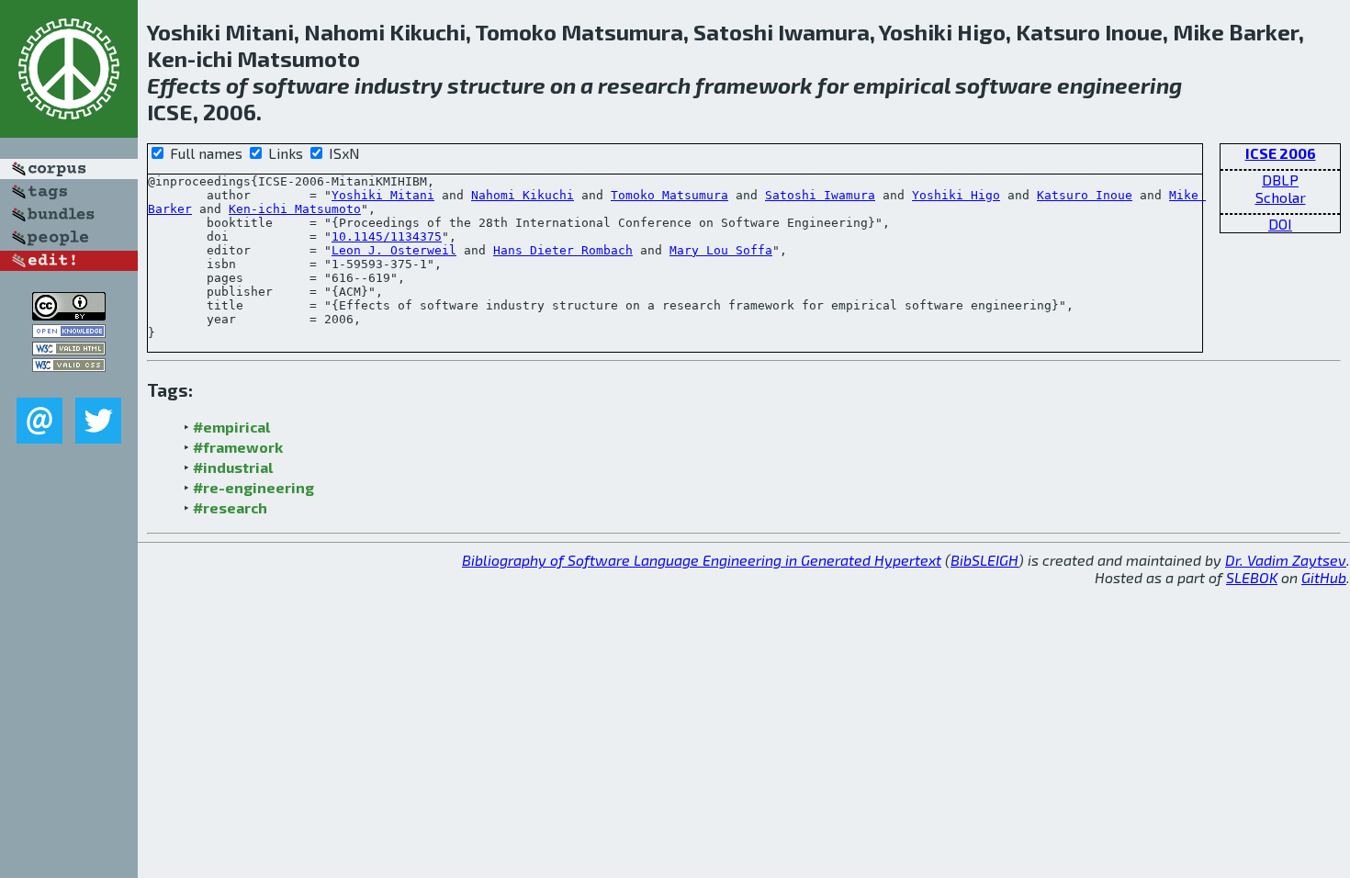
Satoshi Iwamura (820, 195)
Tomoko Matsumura (669, 195)
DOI (1280, 223)
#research (230, 507)
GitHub (1323, 577)
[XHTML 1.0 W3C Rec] (69, 349)
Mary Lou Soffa (720, 250)
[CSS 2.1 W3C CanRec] (69, 384)
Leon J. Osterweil (394, 250)
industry (398, 85)
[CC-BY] (69, 314)
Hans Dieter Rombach (563, 250)
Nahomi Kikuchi (522, 195)
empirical (902, 85)
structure (496, 85)
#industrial (233, 467)
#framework (238, 447)
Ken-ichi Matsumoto (295, 209)
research (644, 85)
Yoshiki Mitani (383, 195)
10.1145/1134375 (387, 236)
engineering (1119, 85)
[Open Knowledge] (69, 332)
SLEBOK (1251, 577)
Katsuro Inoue (1084, 195)
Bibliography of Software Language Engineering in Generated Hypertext (701, 559)
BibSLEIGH (984, 559)
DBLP (1280, 179)
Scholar (1280, 197)
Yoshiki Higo (956, 195)
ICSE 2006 (1280, 153)
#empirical (231, 426)
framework (754, 85)
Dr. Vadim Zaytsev (1285, 559)
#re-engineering (253, 487)
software (301, 85)
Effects (184, 85)
